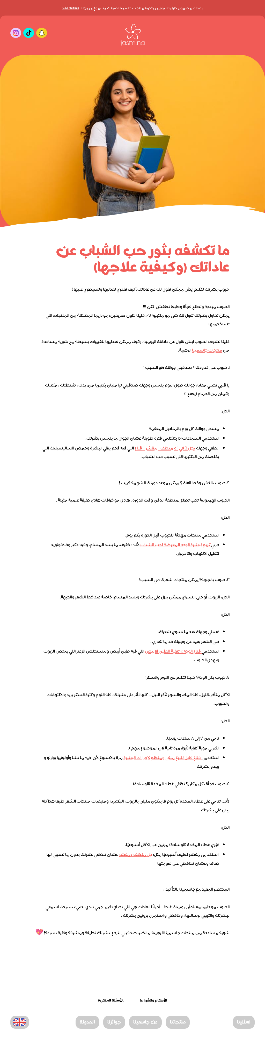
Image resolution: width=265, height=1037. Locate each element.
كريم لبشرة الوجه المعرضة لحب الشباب (175, 544)
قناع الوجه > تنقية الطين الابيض (173, 650)
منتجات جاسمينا (207, 349)
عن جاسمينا (145, 1022)
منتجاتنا (178, 1022)
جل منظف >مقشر (135, 854)
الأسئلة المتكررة (110, 1001)
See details (70, 8)
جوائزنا (114, 1022)
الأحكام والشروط (153, 1001)
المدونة (87, 1022)
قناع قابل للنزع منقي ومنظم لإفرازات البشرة (162, 757)
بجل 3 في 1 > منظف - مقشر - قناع (165, 447)
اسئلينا (244, 1022)
